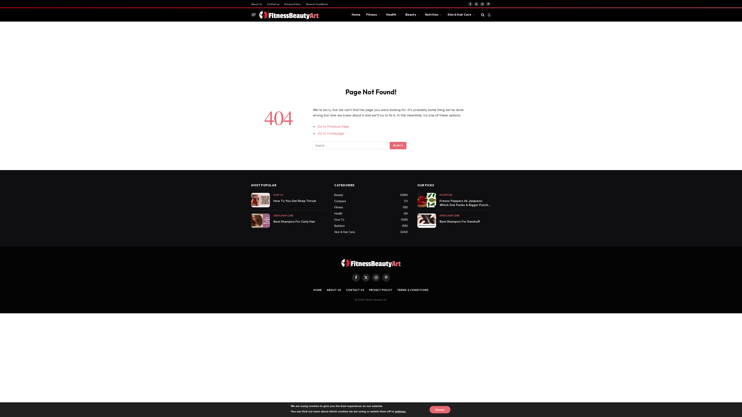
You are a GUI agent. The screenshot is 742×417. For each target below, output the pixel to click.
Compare (340, 201)
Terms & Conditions (317, 4)
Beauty (410, 14)
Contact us (273, 4)
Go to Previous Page (333, 126)
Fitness (371, 14)
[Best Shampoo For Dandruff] (426, 221)
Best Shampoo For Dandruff (460, 221)
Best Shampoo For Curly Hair (294, 221)
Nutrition (431, 14)
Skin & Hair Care (459, 14)
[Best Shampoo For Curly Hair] (260, 221)
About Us (256, 4)
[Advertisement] (371, 59)
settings (400, 411)
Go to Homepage (331, 133)
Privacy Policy (292, 4)
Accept (440, 409)
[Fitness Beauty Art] (289, 14)
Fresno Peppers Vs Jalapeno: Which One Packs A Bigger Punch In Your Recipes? (464, 203)
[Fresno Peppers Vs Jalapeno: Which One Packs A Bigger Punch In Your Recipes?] (426, 200)
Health (391, 14)
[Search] (482, 14)
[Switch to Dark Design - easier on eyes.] (489, 14)
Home (356, 14)
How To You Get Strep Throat (294, 201)
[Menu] (254, 14)
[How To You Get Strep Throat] (260, 200)
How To (278, 195)
